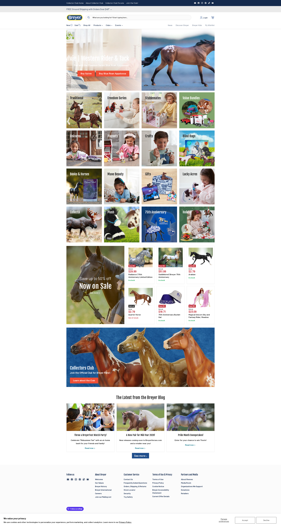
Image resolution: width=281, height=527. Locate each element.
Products (98, 25)
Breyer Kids (197, 25)
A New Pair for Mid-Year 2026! (140, 435)
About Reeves (187, 479)
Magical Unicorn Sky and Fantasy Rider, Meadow (199, 315)
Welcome (99, 479)
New (68, 25)
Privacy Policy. (125, 522)
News (170, 25)
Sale (76, 25)
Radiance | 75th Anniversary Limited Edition (140, 275)
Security (127, 493)
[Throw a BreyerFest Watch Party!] (90, 417)
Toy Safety (128, 497)
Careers (98, 493)
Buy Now (194, 73)
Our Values (99, 483)
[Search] (89, 17)
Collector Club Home (75, 3)
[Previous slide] (72, 60)
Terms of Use (157, 479)
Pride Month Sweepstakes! (190, 435)
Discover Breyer (182, 25)
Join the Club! (132, 3)
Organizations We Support (192, 486)
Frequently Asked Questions (135, 483)
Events (118, 25)
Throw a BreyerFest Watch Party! (90, 435)
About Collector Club (94, 3)
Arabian (192, 274)
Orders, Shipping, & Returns (135, 486)
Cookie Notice (158, 486)
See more (140, 455)
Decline (266, 520)
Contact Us (128, 479)
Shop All (86, 25)
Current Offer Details (160, 496)
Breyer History (101, 486)
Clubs (108, 25)
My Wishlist (210, 25)
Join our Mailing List (103, 497)
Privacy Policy (158, 483)
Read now (89, 448)
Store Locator (129, 490)
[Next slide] (208, 60)
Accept (245, 520)
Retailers (185, 493)
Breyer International (103, 490)
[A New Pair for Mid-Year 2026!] (140, 417)
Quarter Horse (134, 314)
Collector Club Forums (114, 3)
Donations (185, 490)
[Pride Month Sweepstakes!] (190, 417)
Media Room (186, 483)
